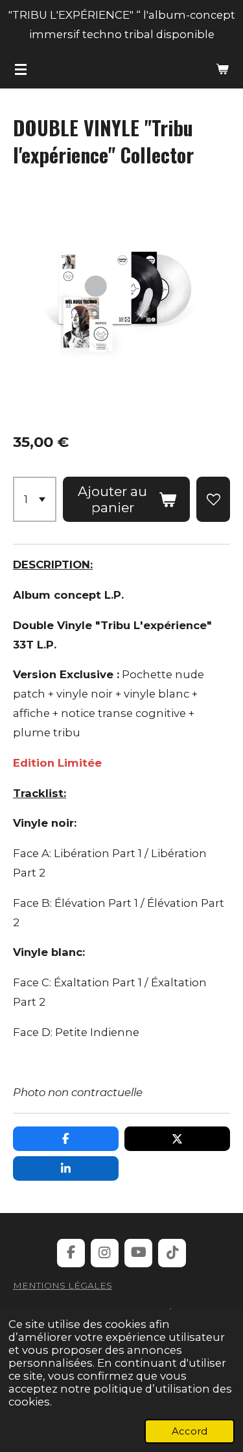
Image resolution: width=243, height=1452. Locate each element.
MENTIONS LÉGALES (62, 1285)
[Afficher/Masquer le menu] (20, 69)
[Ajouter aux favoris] (213, 500)
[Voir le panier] (222, 69)
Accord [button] (189, 1431)
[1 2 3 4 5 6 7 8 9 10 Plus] (34, 500)
